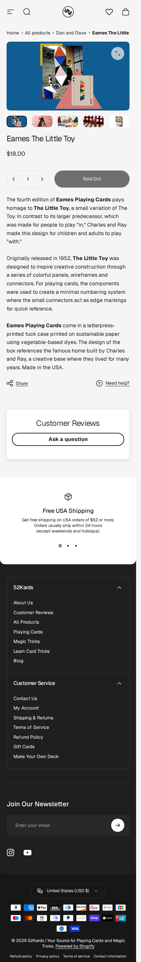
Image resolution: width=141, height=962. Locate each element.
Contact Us (25, 698)
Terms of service (76, 956)
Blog (18, 661)
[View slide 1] (60, 546)
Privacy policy (47, 956)
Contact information (110, 956)
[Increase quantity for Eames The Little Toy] (42, 179)
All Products (26, 622)
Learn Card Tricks (31, 651)
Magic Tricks (26, 641)
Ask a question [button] (68, 439)
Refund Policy (28, 737)
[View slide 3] (76, 546)
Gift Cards (23, 747)
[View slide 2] (68, 546)
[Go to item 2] (42, 121)
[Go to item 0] (17, 121)
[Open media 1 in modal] (117, 53)
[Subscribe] (117, 825)
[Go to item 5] (119, 121)
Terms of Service (31, 727)
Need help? (118, 383)
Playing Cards (28, 632)
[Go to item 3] (68, 121)
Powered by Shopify (74, 946)
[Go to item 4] (93, 121)
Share (22, 383)
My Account (26, 708)
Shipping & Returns (33, 718)
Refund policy (21, 956)
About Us (23, 603)
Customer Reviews (33, 612)
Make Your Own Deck (36, 756)
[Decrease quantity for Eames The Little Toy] (14, 179)
